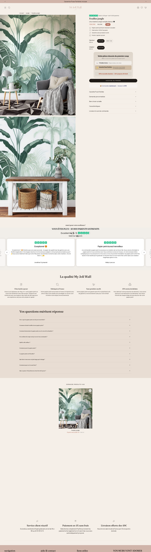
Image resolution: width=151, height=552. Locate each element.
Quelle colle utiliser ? (24, 342)
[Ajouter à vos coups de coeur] (90, 390)
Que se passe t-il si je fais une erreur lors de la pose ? (32, 370)
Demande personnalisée (97, 97)
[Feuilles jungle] (75, 408)
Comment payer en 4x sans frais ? (28, 365)
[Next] (146, 1)
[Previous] (5, 1)
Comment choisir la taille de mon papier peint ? (31, 325)
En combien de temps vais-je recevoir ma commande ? (33, 336)
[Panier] (146, 7)
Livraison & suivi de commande (99, 111)
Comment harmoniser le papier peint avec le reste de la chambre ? (36, 331)
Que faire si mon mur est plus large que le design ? (32, 359)
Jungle (28, 13)
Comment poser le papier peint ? (27, 348)
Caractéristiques (94, 106)
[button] (7, 252)
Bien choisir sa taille (95, 101)
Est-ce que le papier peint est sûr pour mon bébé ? (32, 319)
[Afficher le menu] (5, 7)
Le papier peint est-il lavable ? (27, 353)
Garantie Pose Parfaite (96, 92)
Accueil (21, 13)
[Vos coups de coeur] (142, 7)
